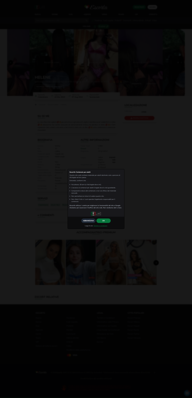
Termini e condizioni (100, 226)
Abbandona (88, 221)
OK (103, 221)
